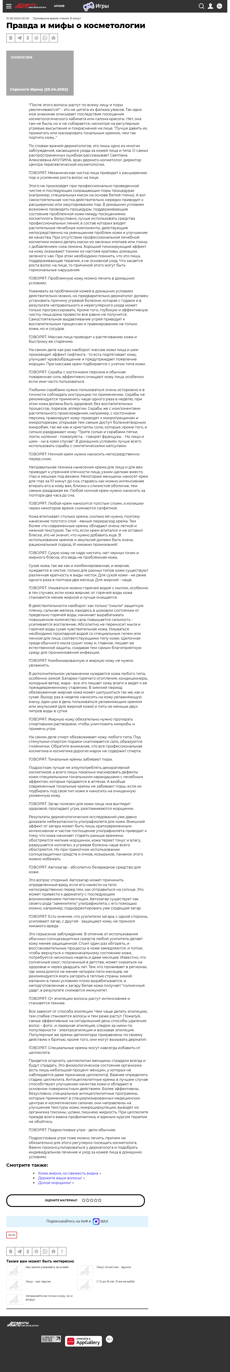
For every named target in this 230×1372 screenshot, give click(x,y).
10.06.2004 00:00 (17, 18)
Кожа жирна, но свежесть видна (68, 1173)
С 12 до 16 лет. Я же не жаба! (116, 1281)
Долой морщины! (54, 1183)
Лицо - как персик (38, 1281)
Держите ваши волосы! (60, 1178)
